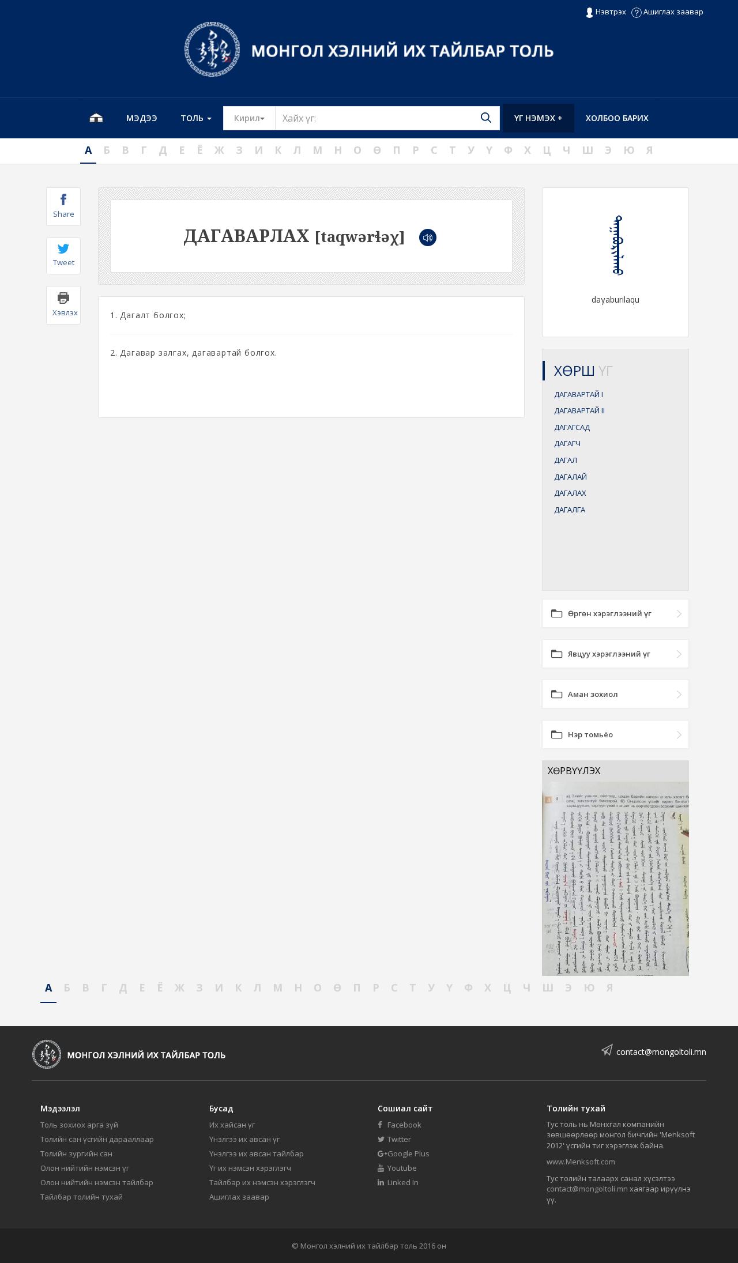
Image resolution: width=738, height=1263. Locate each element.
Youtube (401, 1168)
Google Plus (408, 1153)
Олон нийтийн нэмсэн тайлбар (96, 1182)
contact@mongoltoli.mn (661, 1051)
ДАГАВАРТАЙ (578, 394)
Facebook (403, 1124)
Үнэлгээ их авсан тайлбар (256, 1153)
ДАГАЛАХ (570, 493)
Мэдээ (141, 117)
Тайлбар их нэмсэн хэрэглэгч (262, 1182)
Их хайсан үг (232, 1124)
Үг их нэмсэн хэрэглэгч (250, 1168)
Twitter (398, 1139)
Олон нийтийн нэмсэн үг (84, 1168)
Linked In (402, 1182)
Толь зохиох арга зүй (79, 1124)
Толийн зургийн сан (76, 1153)
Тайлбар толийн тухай (81, 1197)
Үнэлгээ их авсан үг (244, 1139)
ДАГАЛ (565, 460)
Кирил (255, 117)
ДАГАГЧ (567, 443)
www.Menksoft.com (581, 1161)
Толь (193, 117)
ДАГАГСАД (572, 427)
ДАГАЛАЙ (570, 477)
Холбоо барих (617, 117)
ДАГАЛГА (569, 509)
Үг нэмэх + (538, 117)
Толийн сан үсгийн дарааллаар (97, 1139)
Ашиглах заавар (672, 11)
